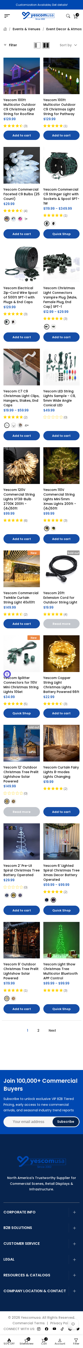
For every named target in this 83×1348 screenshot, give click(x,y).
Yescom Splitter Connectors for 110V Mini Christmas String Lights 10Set (21, 685)
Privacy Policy (61, 1323)
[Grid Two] (46, 45)
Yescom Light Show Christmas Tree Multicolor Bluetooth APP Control (61, 971)
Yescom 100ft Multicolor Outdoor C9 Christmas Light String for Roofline (20, 107)
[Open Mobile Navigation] (8, 16)
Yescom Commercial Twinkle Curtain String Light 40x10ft (21, 598)
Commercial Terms (28, 1323)
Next (52, 1030)
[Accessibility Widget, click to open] (7, 674)
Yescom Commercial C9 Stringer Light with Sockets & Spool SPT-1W (61, 196)
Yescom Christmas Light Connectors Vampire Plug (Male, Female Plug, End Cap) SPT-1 (60, 297)
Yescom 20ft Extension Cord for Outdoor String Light (60, 598)
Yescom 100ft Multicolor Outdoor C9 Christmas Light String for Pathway (60, 107)
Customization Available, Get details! (42, 5)
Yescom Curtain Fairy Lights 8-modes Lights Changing (61, 772)
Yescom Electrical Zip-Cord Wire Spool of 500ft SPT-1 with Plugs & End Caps (21, 295)
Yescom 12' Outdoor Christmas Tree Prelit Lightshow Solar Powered (21, 774)
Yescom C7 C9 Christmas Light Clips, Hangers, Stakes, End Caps (21, 398)
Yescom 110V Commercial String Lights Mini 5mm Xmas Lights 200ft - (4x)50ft (60, 499)
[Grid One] (37, 45)
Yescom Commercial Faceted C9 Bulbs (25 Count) (22, 194)
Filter (13, 45)
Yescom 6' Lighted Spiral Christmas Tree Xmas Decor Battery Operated (61, 872)
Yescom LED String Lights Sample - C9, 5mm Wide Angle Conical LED (60, 398)
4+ (27, 425)
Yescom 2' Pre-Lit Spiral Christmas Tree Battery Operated (22, 870)
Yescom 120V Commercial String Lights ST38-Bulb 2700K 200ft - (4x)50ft (19, 499)
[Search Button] (68, 16)
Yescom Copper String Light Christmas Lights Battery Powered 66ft (61, 685)
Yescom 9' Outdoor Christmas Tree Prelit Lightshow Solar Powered (21, 971)
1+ (26, 219)
